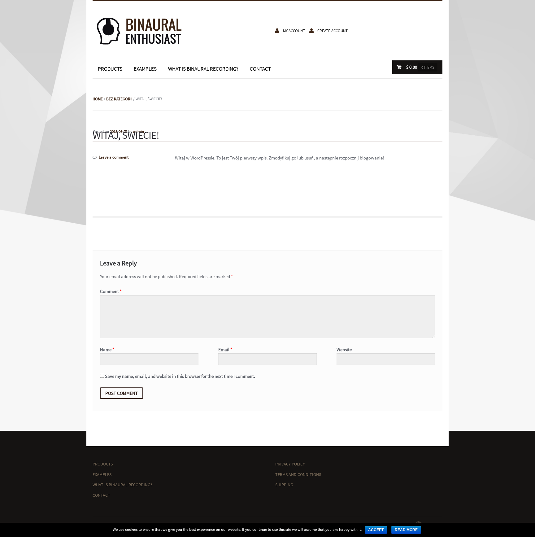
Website (344, 349)
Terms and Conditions (298, 474)
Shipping (284, 484)
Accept (376, 530)
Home (98, 99)
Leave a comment (113, 157)
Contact (260, 68)
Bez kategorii (119, 99)
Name (107, 349)
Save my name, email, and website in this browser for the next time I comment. (180, 376)
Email (225, 349)
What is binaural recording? (203, 68)
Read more (406, 530)
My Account (294, 30)
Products (110, 68)
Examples (145, 68)
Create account (332, 30)
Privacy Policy (290, 464)
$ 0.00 (420, 67)
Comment (111, 291)
